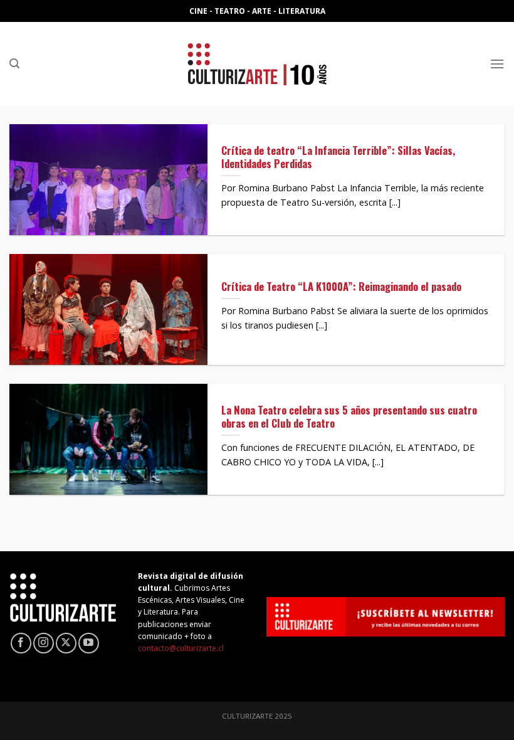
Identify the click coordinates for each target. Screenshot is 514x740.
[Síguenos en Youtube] (88, 643)
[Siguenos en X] (66, 643)
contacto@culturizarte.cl (181, 648)
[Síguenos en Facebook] (21, 643)
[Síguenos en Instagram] (43, 643)
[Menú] (497, 63)
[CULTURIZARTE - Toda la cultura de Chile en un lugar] (257, 64)
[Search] (14, 63)
